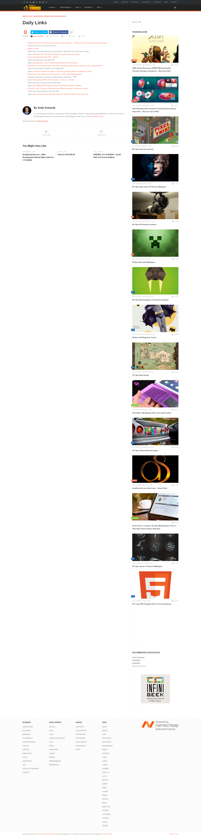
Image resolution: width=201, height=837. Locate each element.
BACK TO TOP (174, 834)
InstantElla (136, 663)
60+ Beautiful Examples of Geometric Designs (150, 300)
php (33, 63)
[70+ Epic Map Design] (155, 356)
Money (105, 795)
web (49, 54)
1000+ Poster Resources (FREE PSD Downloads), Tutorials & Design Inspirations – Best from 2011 (151, 69)
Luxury (105, 791)
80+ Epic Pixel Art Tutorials (142, 149)
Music (104, 803)
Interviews (80, 738)
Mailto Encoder (33, 48)
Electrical (107, 742)
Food (104, 757)
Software (106, 814)
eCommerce (28, 738)
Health (105, 780)
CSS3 (51, 742)
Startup (26, 772)
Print (78, 749)
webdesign (55, 54)
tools (77, 54)
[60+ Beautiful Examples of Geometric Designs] (155, 280)
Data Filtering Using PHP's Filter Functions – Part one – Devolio (51, 80)
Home (104, 788)
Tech (77, 7)
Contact (174, 2)
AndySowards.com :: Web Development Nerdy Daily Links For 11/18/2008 (38, 157)
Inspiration (80, 734)
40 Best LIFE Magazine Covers (144, 337)
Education (106, 738)
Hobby (105, 784)
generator (71, 54)
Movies (105, 799)
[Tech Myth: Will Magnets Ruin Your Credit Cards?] (155, 394)
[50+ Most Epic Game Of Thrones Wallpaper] (155, 167)
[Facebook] (24, 2)
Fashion (105, 753)
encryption (63, 54)
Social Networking (31, 769)
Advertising (28, 727)
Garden (105, 769)
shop (89, 71)
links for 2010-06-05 (66, 154)
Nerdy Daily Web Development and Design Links (44, 16)
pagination (39, 63)
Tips (98, 7)
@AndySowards (98, 116)
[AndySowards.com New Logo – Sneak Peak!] (155, 469)
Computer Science (57, 738)
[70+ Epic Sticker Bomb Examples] (155, 431)
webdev (71, 85)
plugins (74, 71)
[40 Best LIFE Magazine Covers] (155, 318)
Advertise (157, 2)
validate (78, 85)
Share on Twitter (41, 32)
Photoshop (80, 746)
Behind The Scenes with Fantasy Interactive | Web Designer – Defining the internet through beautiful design (67, 43)
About (116, 2)
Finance (26, 749)
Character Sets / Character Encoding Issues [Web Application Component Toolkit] (57, 88)
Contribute (146, 2)
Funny (104, 761)
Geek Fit (105, 772)
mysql (51, 63)
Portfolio (135, 2)
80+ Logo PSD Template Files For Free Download (151, 604)
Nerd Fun (106, 807)
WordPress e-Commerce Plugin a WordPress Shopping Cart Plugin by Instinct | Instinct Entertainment (65, 66)
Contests (80, 727)
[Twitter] (27, 2)
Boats (104, 727)
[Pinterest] (40, 2)
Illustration (81, 731)
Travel (105, 826)
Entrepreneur (29, 742)
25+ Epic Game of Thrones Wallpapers (147, 566)
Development (65, 7)
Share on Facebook (60, 32)
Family (105, 749)
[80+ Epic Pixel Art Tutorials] (155, 130)
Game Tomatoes (138, 657)
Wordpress (54, 765)
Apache (52, 727)
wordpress (36, 71)
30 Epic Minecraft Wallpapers (143, 262)
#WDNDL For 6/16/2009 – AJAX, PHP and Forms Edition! (107, 156)
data (75, 63)
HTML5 (51, 746)
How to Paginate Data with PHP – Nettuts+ (43, 57)
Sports (105, 818)
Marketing (27, 761)
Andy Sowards (37, 36)
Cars (104, 734)
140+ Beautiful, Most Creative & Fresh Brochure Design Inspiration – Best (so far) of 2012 (154, 110)
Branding (26, 734)
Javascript (53, 749)
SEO (24, 765)
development (58, 94)
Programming (55, 761)
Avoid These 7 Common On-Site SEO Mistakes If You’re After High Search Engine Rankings (154, 527)
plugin (52, 71)
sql (72, 63)
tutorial (46, 63)
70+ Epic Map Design (140, 375)
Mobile (52, 757)
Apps (51, 731)
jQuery (52, 753)
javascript (40, 54)
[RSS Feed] (37, 2)
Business (88, 7)
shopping (67, 71)
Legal (25, 757)
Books (105, 731)
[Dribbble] (46, 2)
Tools (104, 822)
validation (39, 85)
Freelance (27, 753)
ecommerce (45, 71)
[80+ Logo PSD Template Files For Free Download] (155, 585)
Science (105, 810)
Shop (166, 2)
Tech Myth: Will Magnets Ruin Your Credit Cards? (151, 413)
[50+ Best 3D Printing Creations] (155, 205)
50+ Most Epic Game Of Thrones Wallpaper (149, 187)
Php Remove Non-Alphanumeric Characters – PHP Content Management (55, 74)
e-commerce (59, 71)
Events (26, 746)
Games (105, 765)
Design (51, 7)
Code (51, 734)
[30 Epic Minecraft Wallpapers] (155, 243)
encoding (39, 94)
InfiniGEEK (136, 660)
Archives (124, 2)
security (60, 85)
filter (44, 85)
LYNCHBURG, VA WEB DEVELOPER (47, 834)
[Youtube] (31, 2)
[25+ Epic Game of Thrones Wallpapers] (155, 547)
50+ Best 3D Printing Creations (144, 224)
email (34, 54)
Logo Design (81, 742)
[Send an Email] (34, 2)
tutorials (67, 63)
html (45, 54)
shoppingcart (82, 71)
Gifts (104, 776)
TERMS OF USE (107, 834)
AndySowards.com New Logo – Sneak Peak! (149, 488)
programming (59, 63)
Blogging (27, 731)
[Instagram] (43, 2)
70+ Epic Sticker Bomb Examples (145, 450)
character (83, 94)
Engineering (107, 746)
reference (66, 94)
